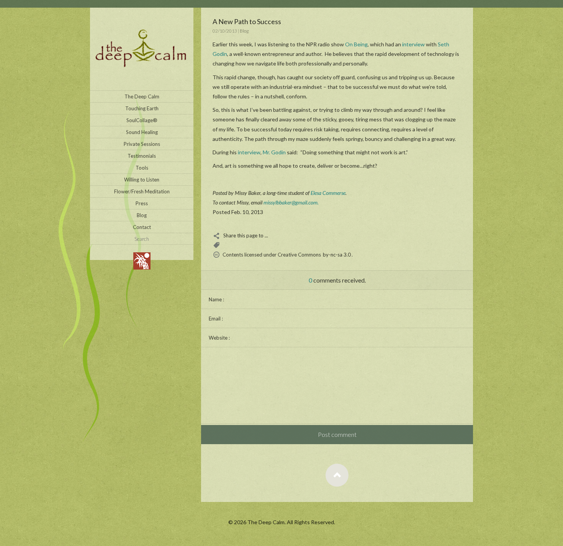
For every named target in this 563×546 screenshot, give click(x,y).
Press (142, 203)
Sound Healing (142, 132)
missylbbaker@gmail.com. (291, 202)
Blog (142, 215)
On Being (356, 44)
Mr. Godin (274, 152)
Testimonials (142, 156)
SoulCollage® (141, 120)
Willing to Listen (141, 180)
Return (337, 475)
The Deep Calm (141, 96)
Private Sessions (142, 144)
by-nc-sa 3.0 (337, 255)
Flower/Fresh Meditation (142, 191)
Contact (142, 227)
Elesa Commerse (328, 193)
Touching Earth (142, 108)
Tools (142, 168)
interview (413, 44)
